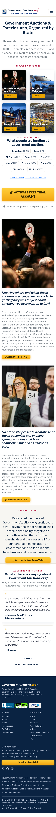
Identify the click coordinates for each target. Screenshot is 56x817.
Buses (39, 151)
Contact (33, 712)
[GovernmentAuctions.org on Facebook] (7, 762)
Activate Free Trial (17, 357)
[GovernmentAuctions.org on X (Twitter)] (3, 762)
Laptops (10, 163)
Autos (4, 712)
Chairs (18, 169)
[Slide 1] (24, 651)
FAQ (31, 732)
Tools (30, 157)
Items (4, 716)
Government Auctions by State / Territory (19, 771)
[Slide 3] (30, 651)
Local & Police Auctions (30, 782)
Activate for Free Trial (29, 560)
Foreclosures (7, 719)
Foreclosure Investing (39, 726)
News (32, 709)
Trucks (46, 163)
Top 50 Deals (7, 726)
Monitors (36, 169)
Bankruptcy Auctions (11, 778)
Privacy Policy (27, 801)
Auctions (5, 709)
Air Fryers (13, 157)
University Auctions (10, 782)
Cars (45, 157)
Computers (20, 151)
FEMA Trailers (36, 729)
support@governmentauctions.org (22, 750)
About (4, 801)
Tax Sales (6, 722)
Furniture (29, 163)
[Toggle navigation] (51, 11)
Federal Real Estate (41, 774)
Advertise (34, 716)
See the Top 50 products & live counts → (28, 177)
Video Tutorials (36, 719)
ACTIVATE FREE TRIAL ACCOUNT (30, 194)
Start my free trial (28, 755)
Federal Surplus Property (21, 774)
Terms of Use (14, 801)
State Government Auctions (33, 778)
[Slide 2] (27, 651)
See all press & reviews (27, 657)
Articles (33, 722)
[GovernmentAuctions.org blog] (12, 762)
